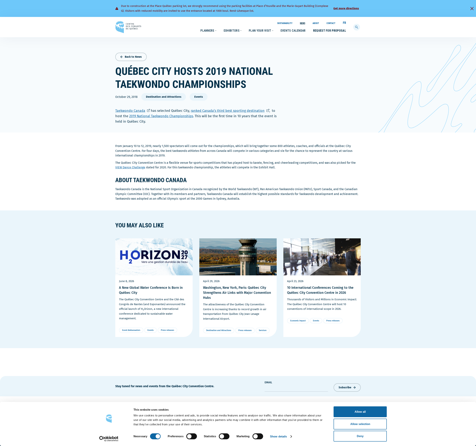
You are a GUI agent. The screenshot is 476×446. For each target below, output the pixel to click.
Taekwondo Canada (132, 111)
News (302, 23)
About (316, 23)
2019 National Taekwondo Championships (161, 116)
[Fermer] (472, 8)
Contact (331, 23)
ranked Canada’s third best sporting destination (230, 111)
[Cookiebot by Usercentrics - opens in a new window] (109, 439)
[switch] (191, 436)
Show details (278, 436)
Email (268, 382)
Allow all (360, 411)
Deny (360, 436)
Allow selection (360, 424)
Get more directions (346, 8)
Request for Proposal (329, 30)
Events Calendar (293, 30)
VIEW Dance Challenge (130, 167)
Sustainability (284, 23)
